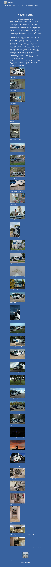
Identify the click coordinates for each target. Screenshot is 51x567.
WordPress (28, 562)
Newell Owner (10, 2)
